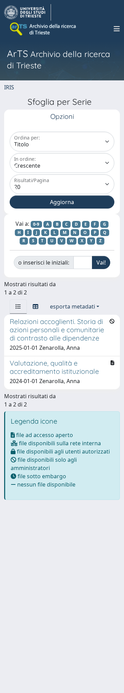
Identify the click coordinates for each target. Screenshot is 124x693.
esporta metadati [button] (72, 306)
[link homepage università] (43, 29)
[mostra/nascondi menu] (117, 28)
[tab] (18, 306)
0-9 (36, 224)
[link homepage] (27, 12)
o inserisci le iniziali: (43, 262)
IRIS (9, 87)
